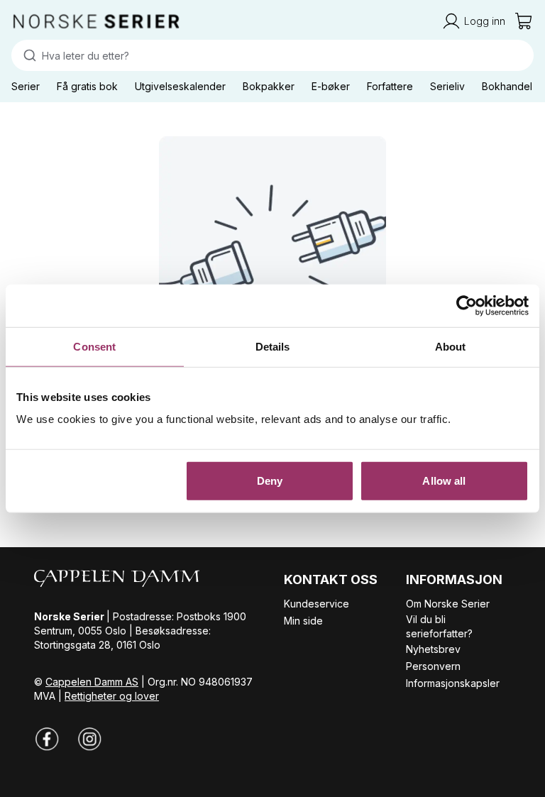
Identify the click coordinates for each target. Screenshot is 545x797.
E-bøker (331, 86)
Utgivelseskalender (180, 86)
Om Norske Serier (448, 604)
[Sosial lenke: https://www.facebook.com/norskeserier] (47, 739)
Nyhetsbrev (433, 649)
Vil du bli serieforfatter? (439, 626)
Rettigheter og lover (112, 696)
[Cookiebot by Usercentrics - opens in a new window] (466, 305)
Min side (303, 621)
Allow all (444, 481)
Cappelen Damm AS (91, 682)
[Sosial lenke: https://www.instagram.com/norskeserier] (89, 739)
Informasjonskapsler (453, 683)
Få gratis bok (87, 86)
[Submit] (26, 55)
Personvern (433, 666)
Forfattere (390, 86)
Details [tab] (272, 346)
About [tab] (450, 346)
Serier (25, 86)
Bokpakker (268, 86)
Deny (269, 481)
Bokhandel (507, 86)
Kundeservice (316, 604)
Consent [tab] (94, 346)
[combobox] (272, 55)
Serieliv (447, 86)
